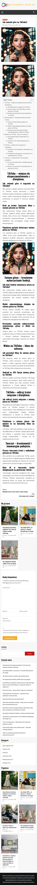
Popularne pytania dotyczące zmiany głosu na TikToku (20, 114)
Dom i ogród (6, 745)
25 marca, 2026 (13, 565)
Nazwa (5, 611)
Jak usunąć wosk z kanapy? (26, 495)
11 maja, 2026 (30, 533)
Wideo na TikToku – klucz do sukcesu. (16, 134)
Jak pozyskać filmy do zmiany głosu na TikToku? (18, 137)
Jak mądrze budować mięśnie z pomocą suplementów (18, 713)
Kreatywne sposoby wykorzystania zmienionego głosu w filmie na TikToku (18, 131)
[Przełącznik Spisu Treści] (31, 99)
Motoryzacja (6, 759)
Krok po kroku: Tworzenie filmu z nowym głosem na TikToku (19, 110)
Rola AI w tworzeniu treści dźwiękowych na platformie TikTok (20, 167)
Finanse (5, 749)
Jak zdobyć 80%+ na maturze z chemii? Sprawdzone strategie (26, 529)
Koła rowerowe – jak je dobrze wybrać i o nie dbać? (18, 690)
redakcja (6, 25)
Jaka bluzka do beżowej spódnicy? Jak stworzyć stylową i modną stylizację (9, 530)
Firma (4, 752)
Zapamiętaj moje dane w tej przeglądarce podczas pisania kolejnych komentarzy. (16, 631)
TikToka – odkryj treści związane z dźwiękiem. (15, 146)
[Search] (34, 12)
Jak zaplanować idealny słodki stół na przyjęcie (9, 563)
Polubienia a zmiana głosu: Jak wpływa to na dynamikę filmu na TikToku (20, 154)
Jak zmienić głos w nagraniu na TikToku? (19, 107)
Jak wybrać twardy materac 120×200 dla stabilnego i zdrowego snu (18, 717)
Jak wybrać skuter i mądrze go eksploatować (16, 676)
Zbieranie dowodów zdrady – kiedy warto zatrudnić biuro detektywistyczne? (18, 703)
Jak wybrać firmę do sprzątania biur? (13, 699)
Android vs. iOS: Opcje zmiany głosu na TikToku (18, 141)
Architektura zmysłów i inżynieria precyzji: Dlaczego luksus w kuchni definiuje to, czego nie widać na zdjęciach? (18, 685)
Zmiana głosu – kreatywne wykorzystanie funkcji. (17, 119)
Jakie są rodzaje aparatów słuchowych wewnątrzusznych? (14, 734)
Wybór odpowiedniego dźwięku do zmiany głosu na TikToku (19, 127)
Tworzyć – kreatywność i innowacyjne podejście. (16, 159)
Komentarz (7, 587)
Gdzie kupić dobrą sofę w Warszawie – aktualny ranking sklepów (17, 728)
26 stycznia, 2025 (14, 25)
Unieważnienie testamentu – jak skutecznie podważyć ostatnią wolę (16, 694)
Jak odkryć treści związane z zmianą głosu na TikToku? (20, 150)
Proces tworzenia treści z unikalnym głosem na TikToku (20, 163)
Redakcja (23, 533)
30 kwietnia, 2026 (7, 831)
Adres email (23, 611)
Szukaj (3, 647)
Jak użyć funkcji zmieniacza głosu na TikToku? (18, 123)
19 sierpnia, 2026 (12, 535)
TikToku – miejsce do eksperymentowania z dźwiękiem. (18, 104)
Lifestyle (5, 19)
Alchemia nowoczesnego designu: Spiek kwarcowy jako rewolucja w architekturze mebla (18, 709)
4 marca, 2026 (12, 866)
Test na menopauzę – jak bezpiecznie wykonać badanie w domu (16, 723)
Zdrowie (5, 763)
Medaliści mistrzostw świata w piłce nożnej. (15, 490)
